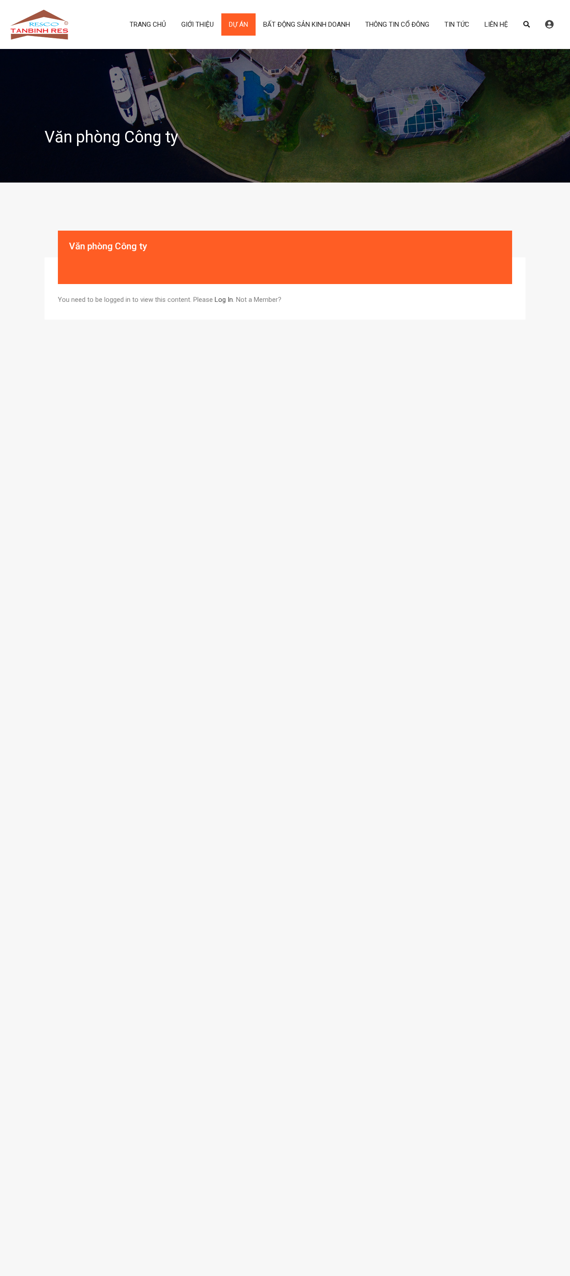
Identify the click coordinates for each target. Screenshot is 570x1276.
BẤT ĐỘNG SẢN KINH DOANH (306, 24)
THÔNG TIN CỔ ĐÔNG (397, 24)
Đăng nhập (549, 24)
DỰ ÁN (238, 24)
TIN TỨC (456, 24)
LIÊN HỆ (496, 24)
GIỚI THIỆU (197, 24)
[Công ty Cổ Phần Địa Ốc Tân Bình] (39, 36)
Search (526, 24)
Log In (224, 300)
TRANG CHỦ (148, 24)
